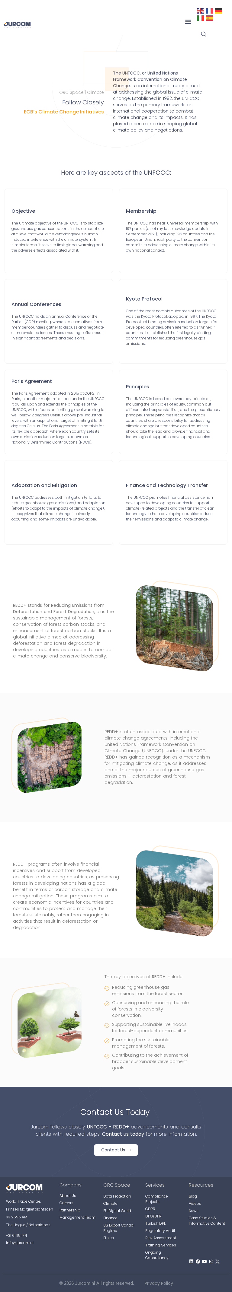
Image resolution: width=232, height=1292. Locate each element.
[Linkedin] (191, 1261)
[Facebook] (198, 1261)
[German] (218, 10)
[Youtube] (204, 1261)
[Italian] (200, 17)
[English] (200, 10)
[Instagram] (211, 1261)
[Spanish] (209, 17)
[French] (209, 10)
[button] (188, 22)
